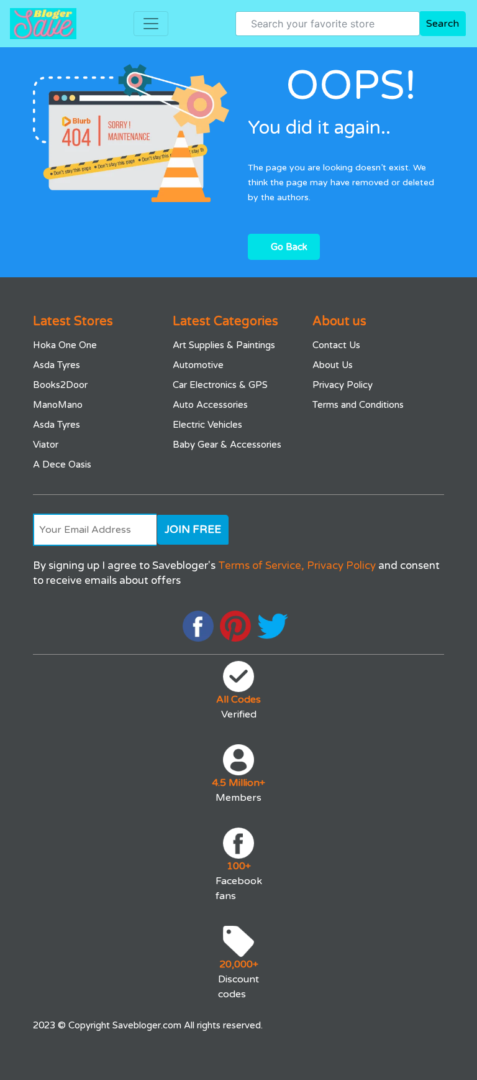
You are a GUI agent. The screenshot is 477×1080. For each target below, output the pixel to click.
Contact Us (336, 345)
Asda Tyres (56, 365)
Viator (45, 444)
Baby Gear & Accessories (227, 444)
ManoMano (58, 404)
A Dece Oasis (62, 464)
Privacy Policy (342, 384)
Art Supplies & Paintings (224, 345)
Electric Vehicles (207, 424)
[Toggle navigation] (151, 23)
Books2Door (60, 384)
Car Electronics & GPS (220, 384)
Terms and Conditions (358, 404)
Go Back (289, 246)
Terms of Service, (261, 565)
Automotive (198, 365)
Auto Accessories (210, 404)
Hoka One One (65, 345)
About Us (332, 365)
